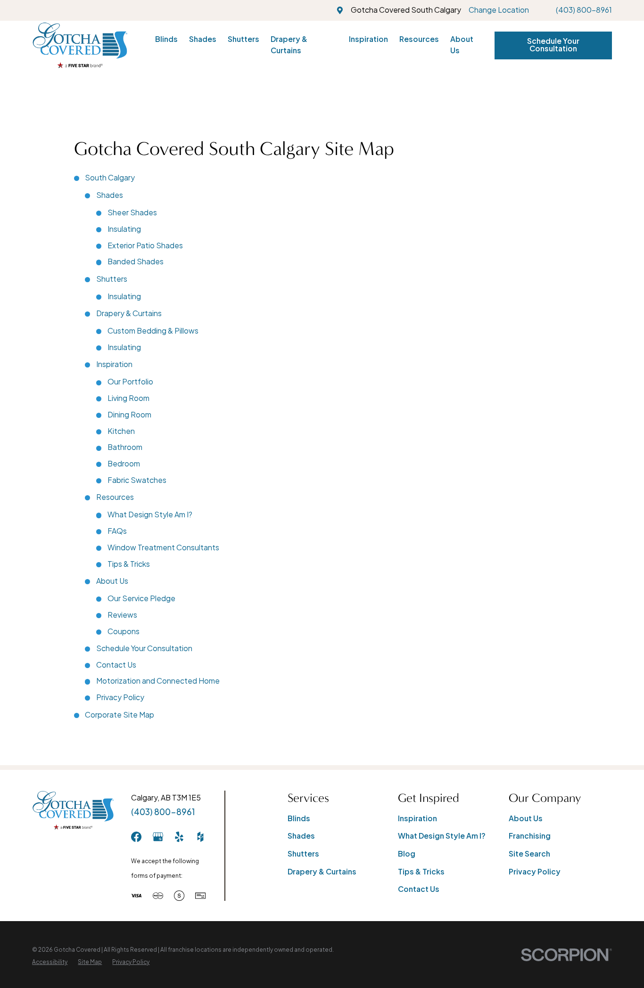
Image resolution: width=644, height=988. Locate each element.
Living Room (128, 398)
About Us (112, 581)
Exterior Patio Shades (145, 245)
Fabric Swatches (136, 480)
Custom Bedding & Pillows (152, 330)
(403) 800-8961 (584, 10)
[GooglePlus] (158, 837)
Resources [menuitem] (419, 39)
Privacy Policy (120, 697)
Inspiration (114, 364)
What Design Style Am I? (149, 514)
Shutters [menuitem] (243, 39)
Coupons (123, 631)
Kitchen (121, 431)
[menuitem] (49, 962)
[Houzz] (200, 837)
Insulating (124, 229)
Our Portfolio (130, 381)
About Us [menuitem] (461, 44)
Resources (115, 497)
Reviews (122, 615)
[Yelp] (179, 837)
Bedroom (123, 463)
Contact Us (116, 665)
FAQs (117, 531)
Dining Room (129, 414)
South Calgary (110, 177)
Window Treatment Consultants (163, 547)
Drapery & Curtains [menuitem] (289, 44)
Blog (406, 853)
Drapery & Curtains (129, 313)
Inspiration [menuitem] (368, 39)
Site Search (529, 853)
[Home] (80, 45)
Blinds (299, 818)
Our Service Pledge (141, 598)
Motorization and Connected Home (158, 681)
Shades (109, 195)
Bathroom (124, 447)
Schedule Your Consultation (553, 44)
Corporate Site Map (119, 714)
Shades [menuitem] (202, 39)
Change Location (499, 10)
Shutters (111, 279)
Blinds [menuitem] (166, 39)
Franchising (530, 836)
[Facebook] (136, 837)
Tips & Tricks (128, 564)
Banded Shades (135, 261)
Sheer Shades (132, 212)
